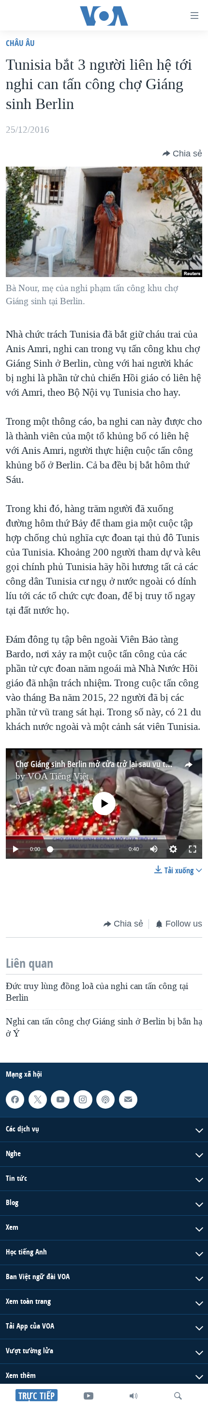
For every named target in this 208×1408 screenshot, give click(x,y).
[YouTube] (88, 1396)
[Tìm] (178, 1396)
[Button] (182, 153)
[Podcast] (105, 1099)
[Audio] (133, 1396)
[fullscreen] (192, 849)
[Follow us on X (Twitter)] (38, 1099)
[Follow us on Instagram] (83, 1099)
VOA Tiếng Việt (58, 776)
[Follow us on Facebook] (15, 1099)
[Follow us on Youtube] (60, 1099)
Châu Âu (20, 42)
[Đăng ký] (128, 1099)
